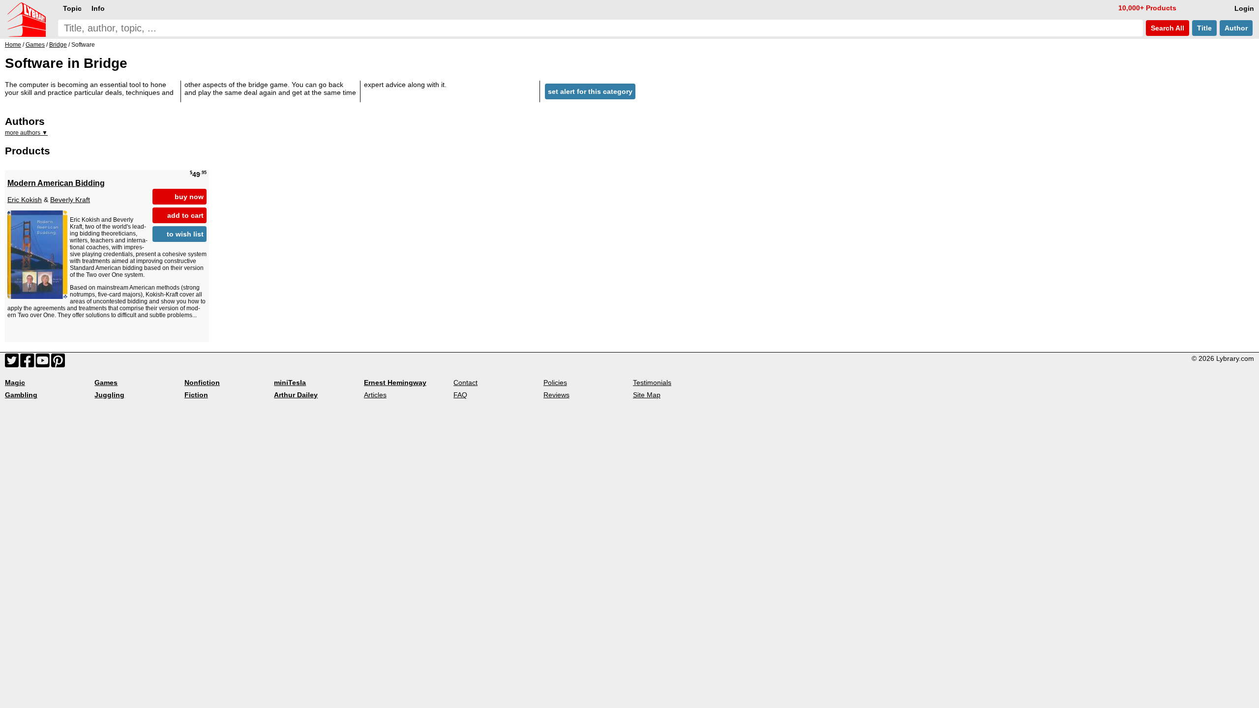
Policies (555, 382)
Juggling (109, 395)
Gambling (21, 395)
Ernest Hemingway (395, 382)
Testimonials (652, 382)
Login (1244, 8)
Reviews (556, 395)
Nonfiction (202, 382)
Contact (465, 382)
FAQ (460, 395)
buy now (189, 197)
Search (1166, 28)
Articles (375, 395)
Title (1204, 28)
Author (1236, 28)
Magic (15, 382)
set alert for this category (590, 91)
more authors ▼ (26, 132)
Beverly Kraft (70, 200)
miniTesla (290, 382)
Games (106, 382)
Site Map (646, 395)
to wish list (185, 234)
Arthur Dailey (296, 395)
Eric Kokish (24, 200)
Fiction (196, 395)
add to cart (185, 215)
